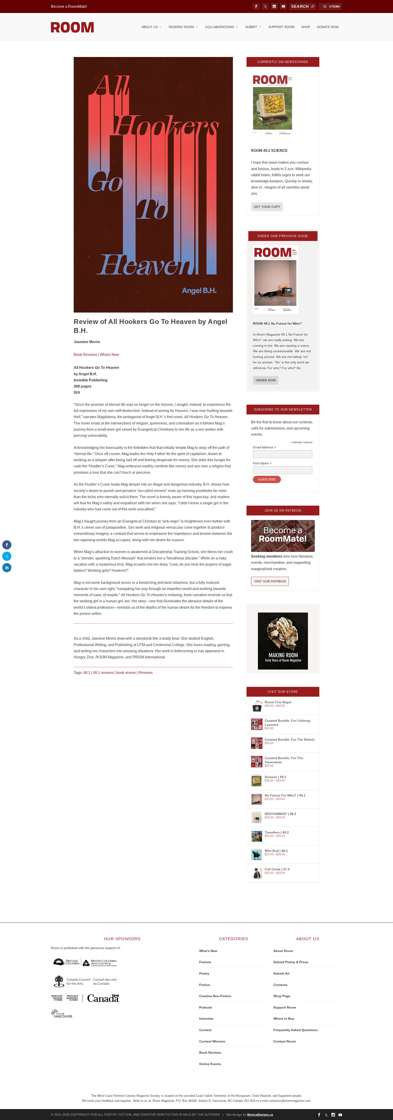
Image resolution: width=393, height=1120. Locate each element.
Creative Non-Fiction (215, 996)
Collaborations (219, 27)
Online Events (210, 1064)
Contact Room (284, 1041)
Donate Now (328, 27)
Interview (206, 1018)
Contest (205, 1030)
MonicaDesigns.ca (260, 1114)
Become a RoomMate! (69, 6)
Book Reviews (85, 355)
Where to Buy (283, 1018)
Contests (280, 985)
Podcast (205, 1007)
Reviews (146, 673)
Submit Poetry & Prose (290, 962)
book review (126, 673)
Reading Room (181, 27)
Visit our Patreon (270, 581)
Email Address (264, 447)
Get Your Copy (267, 207)
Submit (251, 27)
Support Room (281, 27)
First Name (262, 463)
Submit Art (281, 973)
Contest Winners (212, 1041)
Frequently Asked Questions (295, 1030)
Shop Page (281, 996)
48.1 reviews (103, 673)
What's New (109, 355)
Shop (305, 27)
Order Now (266, 380)
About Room (283, 951)
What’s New (208, 951)
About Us (149, 27)
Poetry (204, 973)
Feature (205, 962)
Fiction (204, 985)
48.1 (86, 673)
